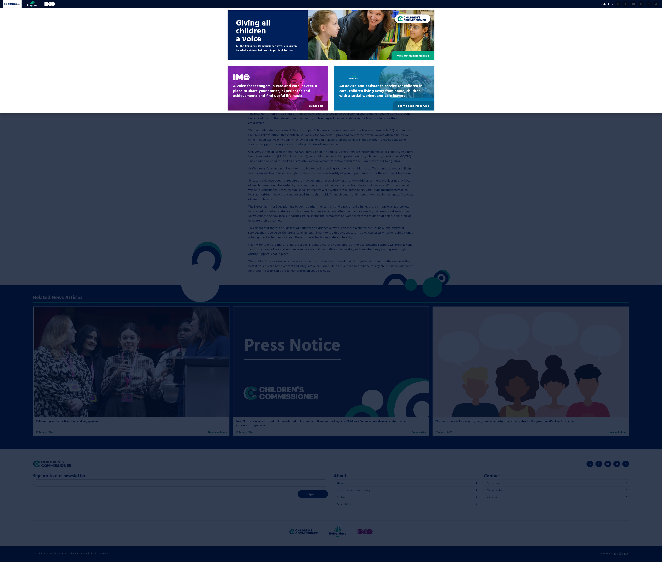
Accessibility (344, 504)
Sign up (313, 494)
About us (342, 483)
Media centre (494, 490)
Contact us (493, 483)
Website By (606, 553)
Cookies (341, 497)
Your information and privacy (353, 490)
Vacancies (493, 497)
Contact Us (606, 4)
